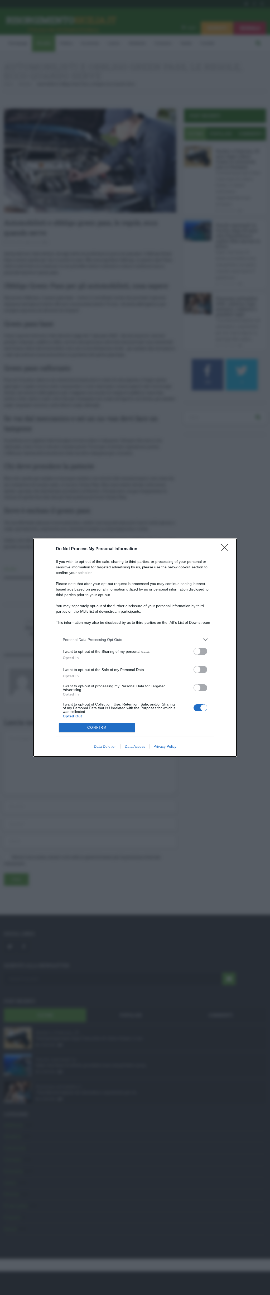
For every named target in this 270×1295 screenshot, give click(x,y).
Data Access (135, 746)
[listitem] (135, 639)
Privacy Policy (164, 746)
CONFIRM (97, 728)
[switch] (200, 651)
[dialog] (135, 647)
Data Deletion (105, 746)
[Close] (226, 549)
